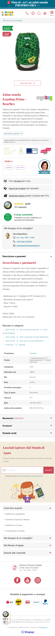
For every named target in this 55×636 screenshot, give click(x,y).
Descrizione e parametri (14, 256)
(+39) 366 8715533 (24, 241)
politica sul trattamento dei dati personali (29, 476)
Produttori (10, 344)
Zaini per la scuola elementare (31, 341)
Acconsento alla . (24, 476)
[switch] (5, 622)
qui (14, 142)
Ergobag (21, 344)
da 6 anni (20, 167)
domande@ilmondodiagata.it (28, 245)
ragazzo (9, 167)
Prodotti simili (9, 433)
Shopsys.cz (43, 627)
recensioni (23, 207)
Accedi (48, 470)
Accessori (7, 425)
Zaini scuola (10, 329)
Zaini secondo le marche (29, 329)
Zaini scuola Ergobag (14, 20)
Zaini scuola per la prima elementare (34, 337)
